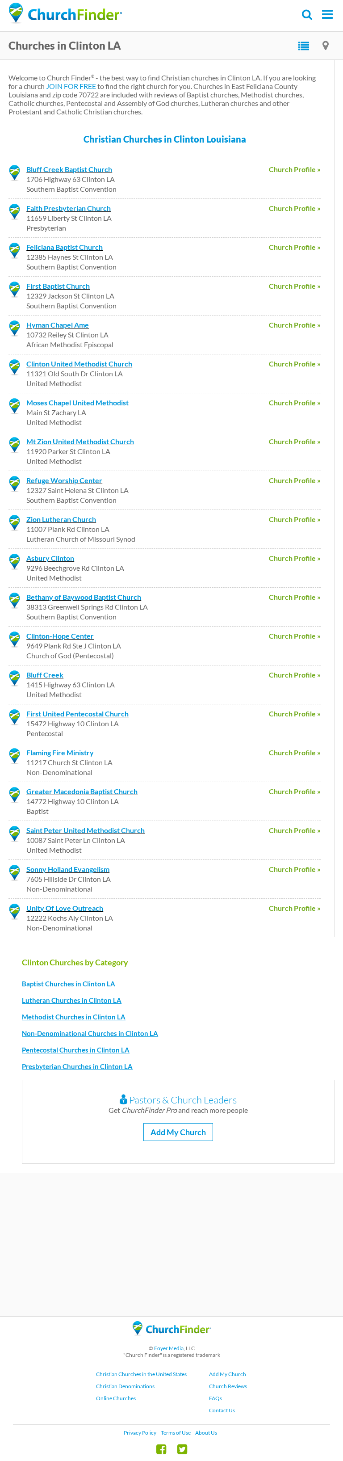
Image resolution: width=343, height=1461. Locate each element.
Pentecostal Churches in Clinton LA (76, 1050)
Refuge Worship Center (64, 480)
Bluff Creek (44, 674)
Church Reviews (228, 1386)
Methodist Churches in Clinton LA (73, 1017)
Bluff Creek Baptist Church (69, 169)
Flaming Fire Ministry (60, 752)
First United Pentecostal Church (77, 713)
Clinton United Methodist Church (79, 363)
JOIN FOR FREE (71, 86)
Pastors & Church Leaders (182, 1100)
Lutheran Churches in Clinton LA (71, 1000)
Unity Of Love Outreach (64, 908)
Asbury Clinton (50, 558)
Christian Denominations (125, 1386)
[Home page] (65, 13)
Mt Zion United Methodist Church (80, 441)
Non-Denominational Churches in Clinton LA (90, 1033)
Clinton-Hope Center (60, 636)
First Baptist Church (58, 286)
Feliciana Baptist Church (64, 247)
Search (307, 14)
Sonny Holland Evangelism (67, 869)
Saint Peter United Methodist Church (85, 830)
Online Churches (116, 1398)
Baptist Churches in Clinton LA (68, 984)
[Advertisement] (171, 1244)
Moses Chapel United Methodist (77, 402)
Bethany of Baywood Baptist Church (83, 597)
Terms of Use (176, 1432)
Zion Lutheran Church (61, 519)
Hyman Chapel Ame (57, 324)
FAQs (215, 1398)
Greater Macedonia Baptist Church (82, 791)
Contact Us (222, 1410)
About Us (206, 1432)
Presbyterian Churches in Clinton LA (77, 1066)
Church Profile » (295, 169)
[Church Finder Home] (172, 1339)
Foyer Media (169, 1348)
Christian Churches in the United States (141, 1374)
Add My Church (178, 1132)
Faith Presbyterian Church (68, 208)
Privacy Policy (140, 1432)
